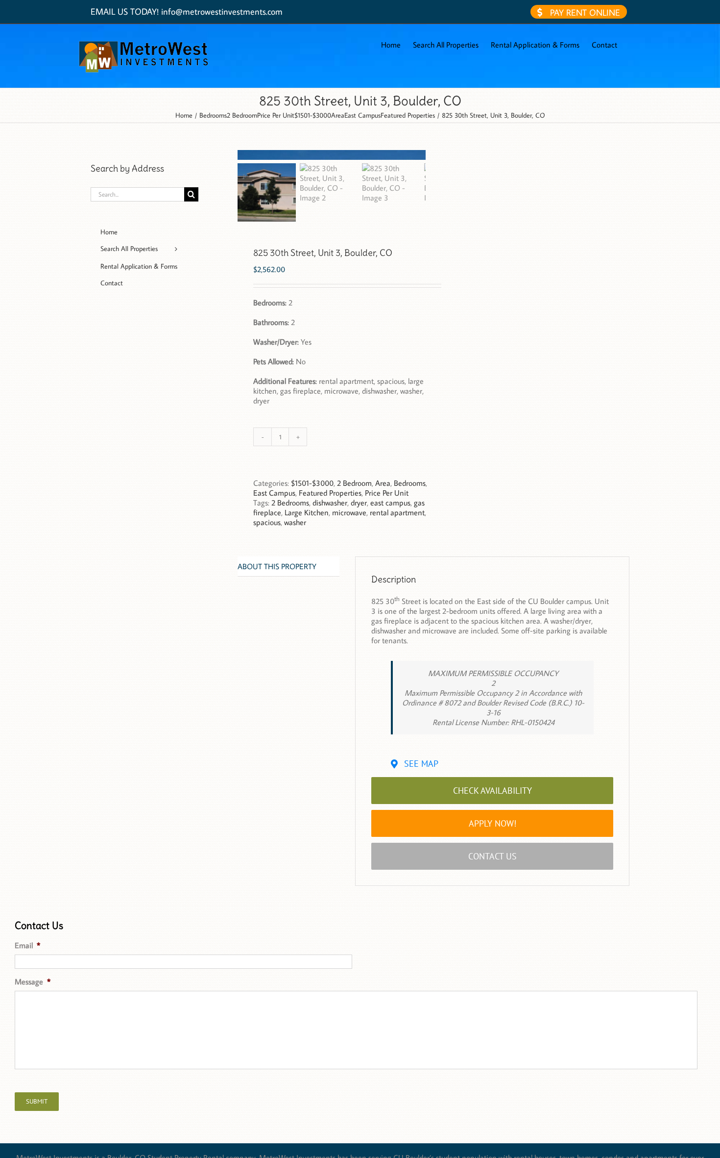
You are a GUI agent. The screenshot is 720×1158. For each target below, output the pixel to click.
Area (382, 483)
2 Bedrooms (290, 502)
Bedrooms (410, 483)
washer (295, 522)
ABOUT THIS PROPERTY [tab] (277, 566)
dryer (359, 502)
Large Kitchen (307, 512)
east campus (390, 502)
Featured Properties (330, 493)
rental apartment (397, 512)
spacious (267, 522)
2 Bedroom (354, 483)
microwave (349, 512)
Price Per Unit (386, 493)
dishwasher (329, 502)
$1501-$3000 (312, 483)
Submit (37, 1101)
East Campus (274, 493)
